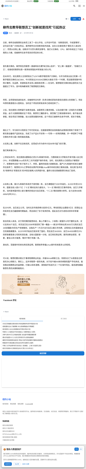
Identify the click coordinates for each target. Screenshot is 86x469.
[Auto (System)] (79, 5)
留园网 (16, 33)
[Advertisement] (43, 372)
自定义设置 (25, 464)
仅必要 (17, 464)
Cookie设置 (29, 404)
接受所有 (8, 464)
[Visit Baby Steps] (43, 284)
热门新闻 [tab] (64, 318)
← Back (6, 19)
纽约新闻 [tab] (22, 318)
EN (81, 449)
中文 (76, 449)
